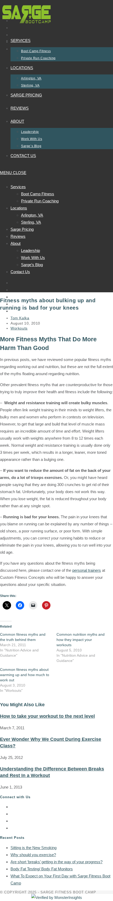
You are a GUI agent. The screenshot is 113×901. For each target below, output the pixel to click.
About (15, 243)
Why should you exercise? (33, 855)
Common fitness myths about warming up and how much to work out (24, 674)
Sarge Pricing (22, 229)
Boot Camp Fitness (37, 194)
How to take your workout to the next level (47, 716)
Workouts (19, 328)
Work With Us (33, 257)
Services (18, 187)
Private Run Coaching (40, 201)
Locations (19, 208)
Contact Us (20, 271)
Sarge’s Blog (32, 264)
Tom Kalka (20, 318)
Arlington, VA (32, 215)
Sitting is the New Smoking (33, 847)
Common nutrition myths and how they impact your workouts (80, 639)
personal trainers (86, 570)
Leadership (30, 250)
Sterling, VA (31, 222)
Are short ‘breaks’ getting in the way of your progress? (56, 862)
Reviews (18, 236)
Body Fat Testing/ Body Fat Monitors (42, 869)
